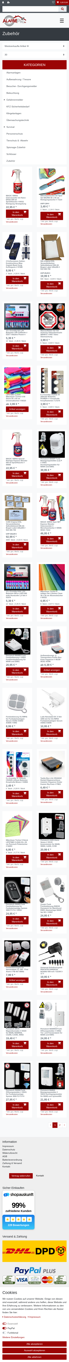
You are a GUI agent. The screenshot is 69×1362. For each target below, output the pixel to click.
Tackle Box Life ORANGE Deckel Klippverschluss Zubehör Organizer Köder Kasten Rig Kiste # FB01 (51, 781)
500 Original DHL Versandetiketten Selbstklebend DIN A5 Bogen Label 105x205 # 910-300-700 (50, 265)
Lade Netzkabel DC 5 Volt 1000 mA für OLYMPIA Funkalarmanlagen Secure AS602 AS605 (51, 720)
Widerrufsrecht (9, 1153)
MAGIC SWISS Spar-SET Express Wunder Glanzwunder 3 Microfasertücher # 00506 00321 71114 (50, 526)
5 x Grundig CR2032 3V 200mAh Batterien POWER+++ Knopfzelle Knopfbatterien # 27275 (50, 398)
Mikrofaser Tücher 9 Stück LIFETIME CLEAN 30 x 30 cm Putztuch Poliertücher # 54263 (17, 843)
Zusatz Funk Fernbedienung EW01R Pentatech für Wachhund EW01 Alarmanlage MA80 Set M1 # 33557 (50, 908)
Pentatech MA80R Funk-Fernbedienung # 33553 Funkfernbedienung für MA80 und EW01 (16, 658)
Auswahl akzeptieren (34, 1350)
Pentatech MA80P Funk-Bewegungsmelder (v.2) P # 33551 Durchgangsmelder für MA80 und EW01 (51, 463)
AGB (4, 1156)
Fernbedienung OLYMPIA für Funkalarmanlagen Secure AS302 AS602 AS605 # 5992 (16, 720)
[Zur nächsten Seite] (64, 1125)
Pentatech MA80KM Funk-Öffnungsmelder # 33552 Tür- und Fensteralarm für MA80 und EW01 (51, 1032)
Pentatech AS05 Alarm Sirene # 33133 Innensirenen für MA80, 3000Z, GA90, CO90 (50, 843)
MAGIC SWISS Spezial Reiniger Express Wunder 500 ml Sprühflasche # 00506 (16, 462)
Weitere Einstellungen (13, 1337)
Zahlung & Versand (12, 1163)
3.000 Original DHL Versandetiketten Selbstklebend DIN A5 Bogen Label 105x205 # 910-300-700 (15, 526)
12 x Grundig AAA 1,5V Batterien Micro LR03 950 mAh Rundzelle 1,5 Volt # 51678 (16, 594)
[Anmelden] (3, 2)
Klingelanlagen (13, 113)
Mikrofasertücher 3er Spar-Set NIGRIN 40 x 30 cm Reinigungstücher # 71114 (51, 198)
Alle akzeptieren (34, 1344)
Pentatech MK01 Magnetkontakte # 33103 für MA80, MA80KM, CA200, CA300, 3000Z (16, 1032)
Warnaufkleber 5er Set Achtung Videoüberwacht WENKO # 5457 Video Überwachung (51, 334)
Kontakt (6, 1166)
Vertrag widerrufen (21, 1175)
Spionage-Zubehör (16, 147)
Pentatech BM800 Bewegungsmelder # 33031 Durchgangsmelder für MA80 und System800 (51, 1093)
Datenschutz (8, 1149)
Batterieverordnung (12, 1159)
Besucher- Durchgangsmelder (21, 86)
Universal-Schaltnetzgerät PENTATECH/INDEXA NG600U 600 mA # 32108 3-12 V (51, 970)
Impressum (8, 1146)
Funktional (13, 1332)
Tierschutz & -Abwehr (17, 140)
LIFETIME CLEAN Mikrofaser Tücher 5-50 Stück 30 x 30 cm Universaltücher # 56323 (16, 398)
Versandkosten (12, 222)
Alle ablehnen (34, 1357)
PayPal (11, 1328)
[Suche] (62, 9)
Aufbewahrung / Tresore (18, 79)
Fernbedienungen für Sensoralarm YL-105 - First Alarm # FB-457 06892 (17, 970)
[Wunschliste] (53, 2)
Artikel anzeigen (17, 409)
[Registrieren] (9, 2)
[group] (17, 181)
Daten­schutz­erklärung (15, 1317)
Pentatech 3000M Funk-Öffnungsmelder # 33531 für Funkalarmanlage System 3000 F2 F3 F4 (16, 1093)
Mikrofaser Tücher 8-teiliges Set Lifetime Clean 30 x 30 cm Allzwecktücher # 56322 (51, 594)
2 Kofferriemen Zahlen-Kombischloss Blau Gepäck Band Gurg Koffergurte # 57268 (15, 264)
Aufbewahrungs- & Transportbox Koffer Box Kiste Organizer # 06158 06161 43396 (50, 658)
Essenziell (13, 1323)
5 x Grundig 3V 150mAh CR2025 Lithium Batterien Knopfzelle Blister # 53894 (17, 780)
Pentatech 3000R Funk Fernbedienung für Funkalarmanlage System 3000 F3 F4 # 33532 (16, 907)
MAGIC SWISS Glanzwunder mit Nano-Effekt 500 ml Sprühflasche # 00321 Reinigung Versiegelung (16, 200)
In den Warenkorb (17, 213)
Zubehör (10, 161)
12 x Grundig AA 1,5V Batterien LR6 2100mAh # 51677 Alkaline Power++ (16, 333)
